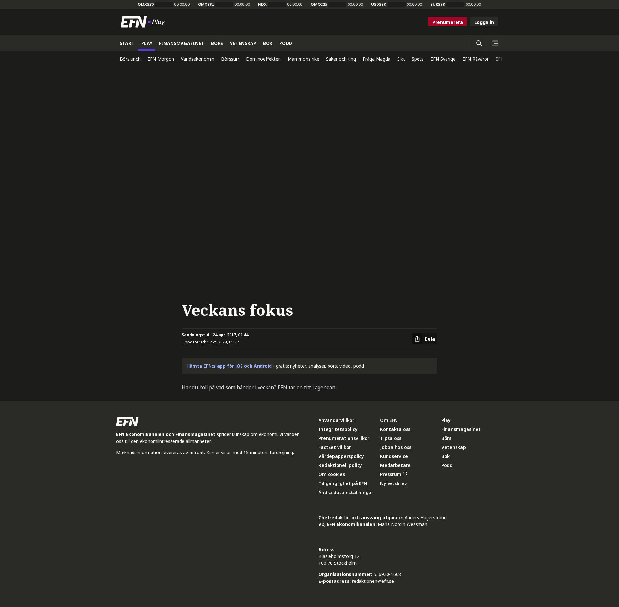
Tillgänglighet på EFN (343, 483)
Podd (447, 465)
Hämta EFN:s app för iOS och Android (229, 366)
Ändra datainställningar (346, 492)
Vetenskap (453, 447)
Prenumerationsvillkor (344, 438)
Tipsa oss (390, 438)
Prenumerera (447, 22)
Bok (445, 456)
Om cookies (332, 474)
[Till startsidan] (144, 22)
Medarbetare (395, 465)
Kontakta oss (395, 429)
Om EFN (389, 420)
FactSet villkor (335, 447)
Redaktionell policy (340, 465)
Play (446, 420)
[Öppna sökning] (479, 43)
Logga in (484, 22)
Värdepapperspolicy (341, 456)
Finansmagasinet (461, 429)
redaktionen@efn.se (373, 581)
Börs (446, 438)
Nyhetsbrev (393, 483)
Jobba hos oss (395, 447)
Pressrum (390, 474)
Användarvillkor (336, 420)
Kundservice (394, 456)
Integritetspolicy (338, 429)
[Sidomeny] (495, 43)
